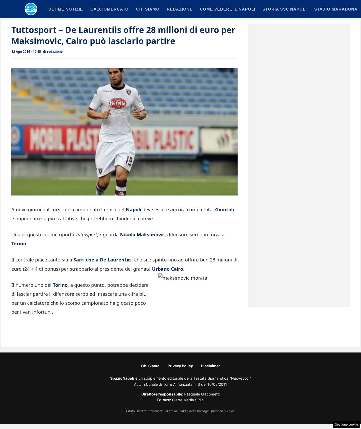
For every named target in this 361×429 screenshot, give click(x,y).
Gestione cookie (346, 424)
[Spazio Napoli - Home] (31, 9)
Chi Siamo (150, 366)
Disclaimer (210, 366)
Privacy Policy (180, 366)
